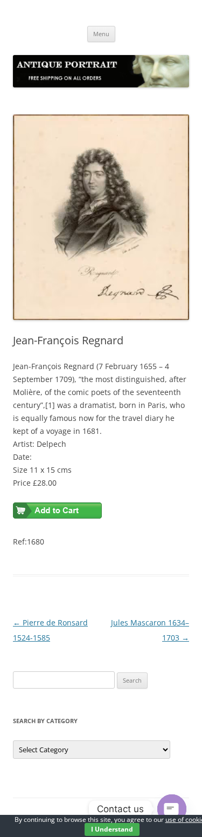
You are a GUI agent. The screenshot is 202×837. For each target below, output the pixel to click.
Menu (101, 34)
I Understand (112, 829)
